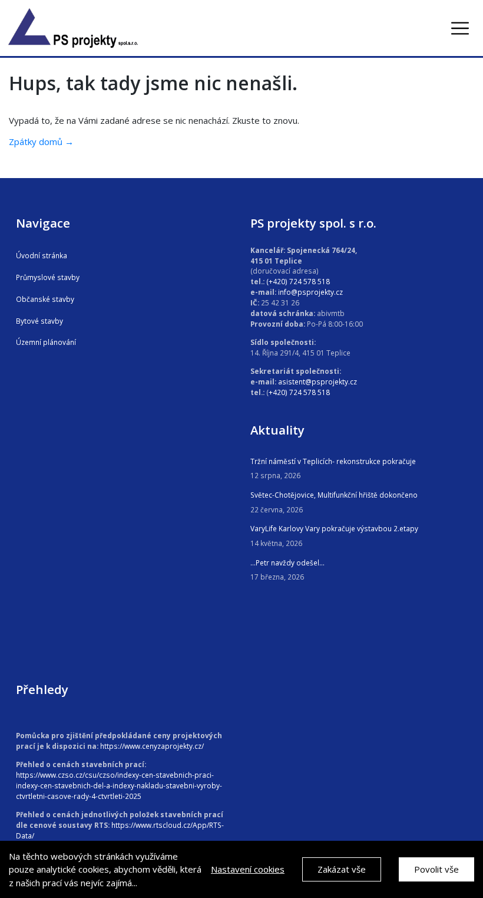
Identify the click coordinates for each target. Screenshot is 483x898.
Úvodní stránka (41, 255)
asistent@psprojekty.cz (317, 381)
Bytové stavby (39, 320)
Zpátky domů (35, 141)
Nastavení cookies (247, 869)
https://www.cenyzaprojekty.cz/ (152, 746)
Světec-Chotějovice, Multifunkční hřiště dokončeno (334, 494)
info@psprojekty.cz (310, 292)
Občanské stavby (45, 299)
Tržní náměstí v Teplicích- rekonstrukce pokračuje (333, 461)
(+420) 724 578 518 (298, 281)
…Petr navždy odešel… (287, 562)
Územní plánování (46, 342)
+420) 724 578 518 (299, 392)
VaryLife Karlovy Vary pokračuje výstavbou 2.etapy (334, 528)
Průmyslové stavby (48, 277)
